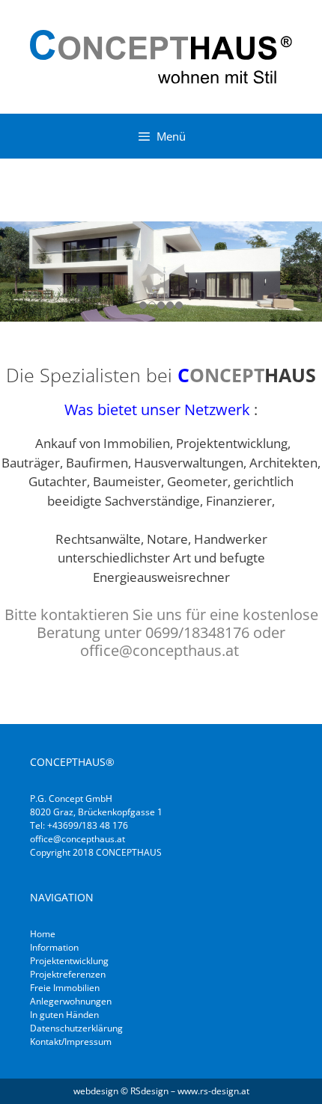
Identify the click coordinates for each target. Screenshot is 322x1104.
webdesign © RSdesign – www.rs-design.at (161, 1091)
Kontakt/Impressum (71, 1041)
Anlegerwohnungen (71, 1001)
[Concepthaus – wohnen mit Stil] (161, 55)
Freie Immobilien (65, 987)
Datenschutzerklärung (76, 1028)
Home (42, 933)
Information (54, 947)
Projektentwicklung (69, 960)
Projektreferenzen (68, 974)
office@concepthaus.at (77, 838)
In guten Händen (64, 1014)
